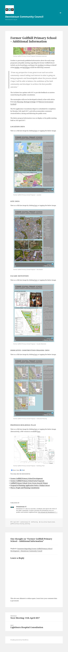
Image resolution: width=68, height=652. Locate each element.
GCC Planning (18, 102)
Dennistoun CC (26, 522)
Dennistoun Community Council (24, 16)
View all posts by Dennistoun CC (47, 512)
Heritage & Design (30, 102)
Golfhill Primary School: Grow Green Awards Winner (29, 483)
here (25, 65)
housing (22, 523)
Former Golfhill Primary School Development (26, 478)
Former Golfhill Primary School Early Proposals (27, 481)
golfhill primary (14, 523)
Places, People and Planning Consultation (24, 488)
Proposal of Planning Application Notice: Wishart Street (30, 485)
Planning (35, 522)
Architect (41, 65)
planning (27, 523)
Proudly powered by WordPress (19, 640)
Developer (26, 67)
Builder (17, 67)
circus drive (43, 522)
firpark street (51, 522)
